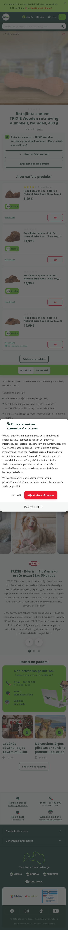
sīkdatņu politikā (11, 486)
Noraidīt (16, 495)
